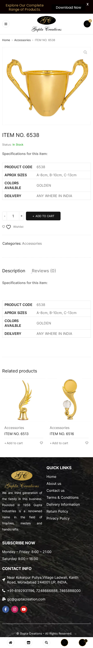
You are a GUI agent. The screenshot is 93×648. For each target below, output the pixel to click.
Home (6, 40)
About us (53, 483)
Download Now (68, 7)
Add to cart (44, 216)
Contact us (55, 490)
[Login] (64, 642)
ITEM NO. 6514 (76, 434)
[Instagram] (14, 609)
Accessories (22, 40)
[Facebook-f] (5, 609)
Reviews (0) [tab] (44, 270)
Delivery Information (63, 504)
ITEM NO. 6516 (31, 434)
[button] (85, 52)
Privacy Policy (58, 518)
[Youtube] (23, 609)
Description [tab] (13, 270)
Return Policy (57, 511)
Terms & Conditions (62, 497)
